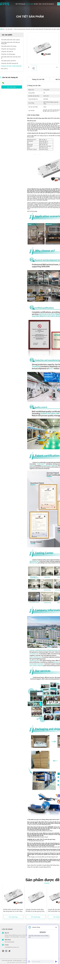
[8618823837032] (9, 951)
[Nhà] (4, 4)
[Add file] (29, 961)
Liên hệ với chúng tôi (48, 4)
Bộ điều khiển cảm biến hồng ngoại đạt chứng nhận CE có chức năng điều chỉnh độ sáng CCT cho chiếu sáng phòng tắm (13, 910)
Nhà (17, 4)
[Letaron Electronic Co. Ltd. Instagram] (6, 951)
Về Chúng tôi (21, 4)
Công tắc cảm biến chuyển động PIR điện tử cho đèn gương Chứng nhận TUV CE (35, 910)
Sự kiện (36, 4)
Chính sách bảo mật (7, 960)
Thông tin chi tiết (38, 79)
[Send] (56, 961)
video (40, 4)
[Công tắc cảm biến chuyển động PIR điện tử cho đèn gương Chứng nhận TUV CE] (36, 897)
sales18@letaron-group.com (12, 947)
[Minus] (56, 927)
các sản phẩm (29, 4)
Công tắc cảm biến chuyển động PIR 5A (39, 867)
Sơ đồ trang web (17, 960)
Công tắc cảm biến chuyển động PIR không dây (44, 865)
